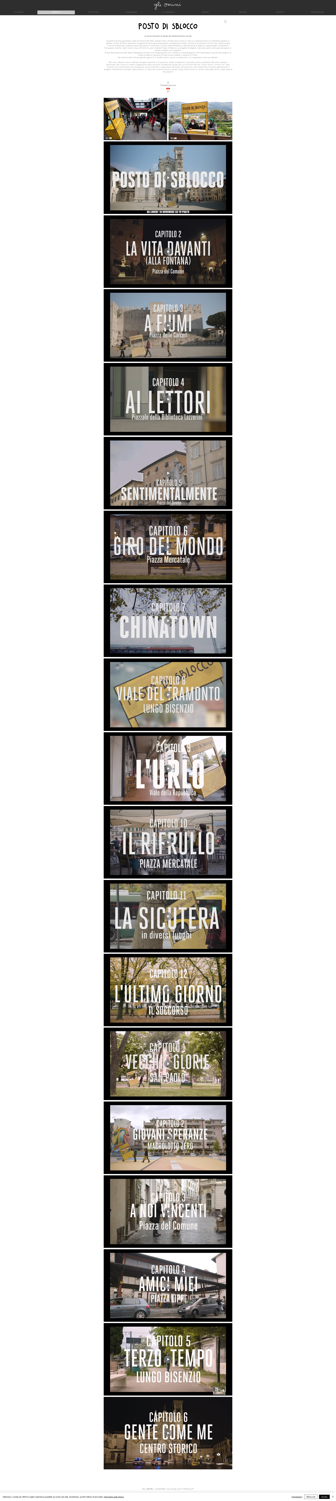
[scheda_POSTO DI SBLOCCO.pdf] (168, 91)
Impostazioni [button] (297, 1496)
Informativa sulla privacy (114, 1496)
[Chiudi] (332, 1497)
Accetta (324, 1496)
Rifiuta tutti (310, 1496)
